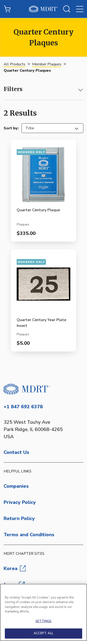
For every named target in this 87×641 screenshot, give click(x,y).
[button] (43, 90)
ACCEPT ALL (43, 633)
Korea (10, 568)
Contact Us (16, 452)
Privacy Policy (20, 502)
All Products (14, 64)
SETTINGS (43, 621)
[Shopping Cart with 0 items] (7, 9)
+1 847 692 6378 (23, 406)
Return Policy (19, 518)
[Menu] (79, 9)
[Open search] (66, 9)
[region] (43, 612)
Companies (16, 486)
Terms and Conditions (29, 534)
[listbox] (52, 128)
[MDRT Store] (43, 9)
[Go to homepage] (43, 389)
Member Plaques (46, 64)
